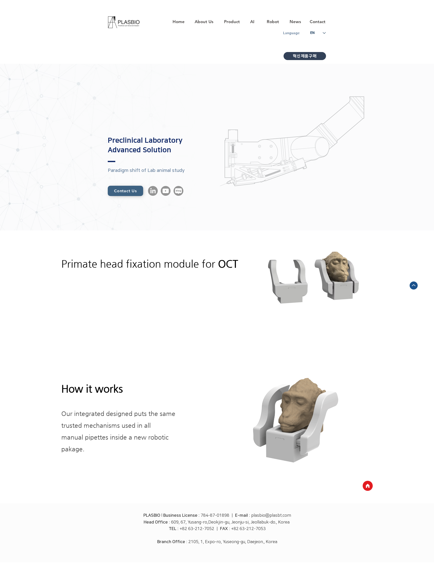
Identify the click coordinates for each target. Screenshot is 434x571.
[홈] (368, 486)
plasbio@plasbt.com (271, 515)
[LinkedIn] (153, 191)
